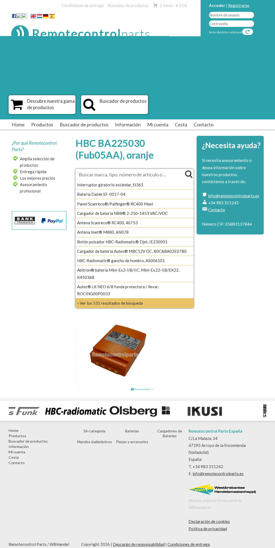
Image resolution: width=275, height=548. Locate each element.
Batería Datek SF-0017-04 (101, 194)
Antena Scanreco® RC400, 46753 (107, 222)
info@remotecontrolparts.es (233, 195)
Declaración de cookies (209, 521)
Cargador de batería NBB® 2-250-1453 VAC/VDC (122, 213)
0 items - (173, 5)
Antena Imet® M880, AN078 (103, 232)
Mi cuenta (157, 124)
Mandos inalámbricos (94, 441)
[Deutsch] (45, 17)
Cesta (181, 124)
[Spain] (52, 17)
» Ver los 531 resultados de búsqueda (110, 303)
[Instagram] (24, 17)
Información (128, 124)
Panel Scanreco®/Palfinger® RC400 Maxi (115, 203)
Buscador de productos (128, 5)
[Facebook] (14, 16)
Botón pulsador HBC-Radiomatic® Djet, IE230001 (122, 241)
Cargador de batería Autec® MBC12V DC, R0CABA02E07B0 (132, 251)
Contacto (204, 124)
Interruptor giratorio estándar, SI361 (110, 184)
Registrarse (238, 5)
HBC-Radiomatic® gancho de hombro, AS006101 (121, 260)
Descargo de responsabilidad (139, 544)
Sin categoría (94, 431)
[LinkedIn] (19, 17)
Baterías (132, 431)
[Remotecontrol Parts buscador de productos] (89, 107)
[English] (33, 17)
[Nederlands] (39, 17)
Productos (42, 124)
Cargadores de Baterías (169, 433)
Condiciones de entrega (82, 5)
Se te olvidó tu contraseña (227, 32)
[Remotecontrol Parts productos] (17, 107)
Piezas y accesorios (132, 441)
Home (18, 124)
